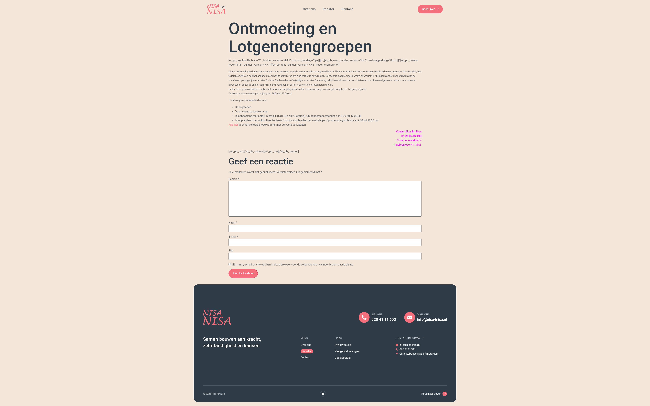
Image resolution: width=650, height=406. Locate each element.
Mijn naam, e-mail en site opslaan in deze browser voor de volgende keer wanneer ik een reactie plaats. (292, 264)
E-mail (233, 236)
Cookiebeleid (343, 357)
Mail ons (423, 314)
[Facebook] (323, 394)
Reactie (234, 179)
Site (231, 250)
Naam (233, 222)
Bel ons (377, 314)
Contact (347, 9)
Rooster (328, 9)
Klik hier (233, 124)
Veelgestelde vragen (347, 351)
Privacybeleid (343, 344)
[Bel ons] (364, 317)
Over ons (309, 9)
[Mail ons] (409, 317)
